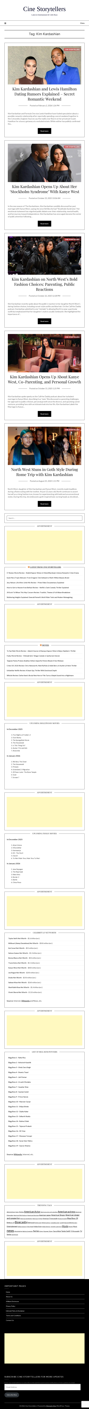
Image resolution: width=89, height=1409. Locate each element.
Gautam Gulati (23, 1092)
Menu (82, 23)
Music (75, 1226)
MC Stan (22, 1131)
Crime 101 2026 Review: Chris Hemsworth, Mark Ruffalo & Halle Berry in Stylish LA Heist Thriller (42, 666)
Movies (45, 645)
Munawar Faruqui (25, 1136)
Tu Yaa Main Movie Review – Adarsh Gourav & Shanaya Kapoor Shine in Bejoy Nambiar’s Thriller (41, 651)
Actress (21, 1212)
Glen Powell (30, 1226)
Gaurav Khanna (24, 1146)
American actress (66, 1211)
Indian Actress (46, 1226)
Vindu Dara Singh (24, 1067)
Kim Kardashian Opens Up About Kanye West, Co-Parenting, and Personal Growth (44, 379)
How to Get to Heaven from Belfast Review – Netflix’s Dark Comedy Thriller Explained (38, 588)
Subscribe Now (12, 1395)
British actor (38, 1222)
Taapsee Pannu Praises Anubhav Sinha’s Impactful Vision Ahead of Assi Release (35, 661)
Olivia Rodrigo (18, 1231)
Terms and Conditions (13, 1315)
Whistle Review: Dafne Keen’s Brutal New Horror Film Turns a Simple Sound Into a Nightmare (40, 675)
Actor (17, 1212)
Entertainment (12, 1226)
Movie (65, 1226)
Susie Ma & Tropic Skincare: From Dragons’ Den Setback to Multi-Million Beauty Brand (38, 578)
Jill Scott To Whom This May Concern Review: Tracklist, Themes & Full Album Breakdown (38, 592)
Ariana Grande (62, 1218)
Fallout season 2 (22, 1226)
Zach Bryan (15, 1234)
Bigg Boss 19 (72, 1218)
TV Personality (75, 1231)
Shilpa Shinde (24, 1107)
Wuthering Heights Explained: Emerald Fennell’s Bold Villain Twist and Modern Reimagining (40, 597)
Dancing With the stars (70, 1222)
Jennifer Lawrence (56, 1226)
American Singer (58, 1215)
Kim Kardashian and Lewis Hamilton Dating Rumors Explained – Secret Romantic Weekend (44, 94)
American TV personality (50, 1218)
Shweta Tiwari (23, 1072)
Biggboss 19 (11, 1222)
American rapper (45, 1215)
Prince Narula (23, 1097)
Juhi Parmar (22, 1077)
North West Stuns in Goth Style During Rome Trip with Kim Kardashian (44, 472)
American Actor (32, 1211)
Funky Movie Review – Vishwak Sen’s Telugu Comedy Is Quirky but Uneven (33, 656)
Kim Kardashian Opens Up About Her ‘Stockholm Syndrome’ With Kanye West (44, 189)
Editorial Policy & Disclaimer (15, 1311)
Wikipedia (25, 1001)
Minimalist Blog (51, 1406)
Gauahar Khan (23, 1087)
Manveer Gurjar (25, 1102)
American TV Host (37, 1218)
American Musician (33, 1215)
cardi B (62, 1222)
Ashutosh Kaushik (24, 1062)
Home (8, 1292)
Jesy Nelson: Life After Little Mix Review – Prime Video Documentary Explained (35, 583)
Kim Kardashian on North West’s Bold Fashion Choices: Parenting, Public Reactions (44, 284)
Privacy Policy (10, 1306)
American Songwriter (26, 1218)
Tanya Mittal (57, 1231)
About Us (9, 1297)
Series (36, 1231)
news (10, 1230)
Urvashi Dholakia (24, 1082)
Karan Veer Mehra (25, 1141)
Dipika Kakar (23, 1111)
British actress (46, 1222)
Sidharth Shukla (24, 1116)
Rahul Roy (22, 1058)
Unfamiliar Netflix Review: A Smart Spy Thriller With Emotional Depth (32, 670)
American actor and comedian (49, 1212)
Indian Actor (38, 1226)
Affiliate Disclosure (12, 1301)
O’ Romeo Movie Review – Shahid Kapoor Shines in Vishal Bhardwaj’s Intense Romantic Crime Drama (43, 573)
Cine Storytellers (44, 8)
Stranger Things (48, 1231)
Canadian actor (55, 1222)
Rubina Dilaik (24, 1121)
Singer (41, 1231)
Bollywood (31, 1222)
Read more (44, 131)
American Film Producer (20, 1215)
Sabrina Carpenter (27, 1231)
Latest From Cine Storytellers (45, 567)
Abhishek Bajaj (11, 1212)
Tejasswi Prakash (25, 1126)
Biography (21, 1222)
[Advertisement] (44, 546)
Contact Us (10, 1320)
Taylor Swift (65, 1231)
